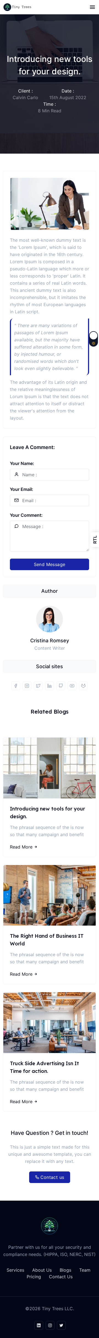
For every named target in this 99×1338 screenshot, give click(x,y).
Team (84, 1270)
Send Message (49, 564)
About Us (42, 1270)
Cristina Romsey (49, 640)
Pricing (34, 1276)
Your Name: (22, 463)
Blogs (65, 1270)
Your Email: (21, 489)
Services (15, 1270)
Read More (21, 847)
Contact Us (61, 1276)
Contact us (52, 1177)
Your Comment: (26, 515)
